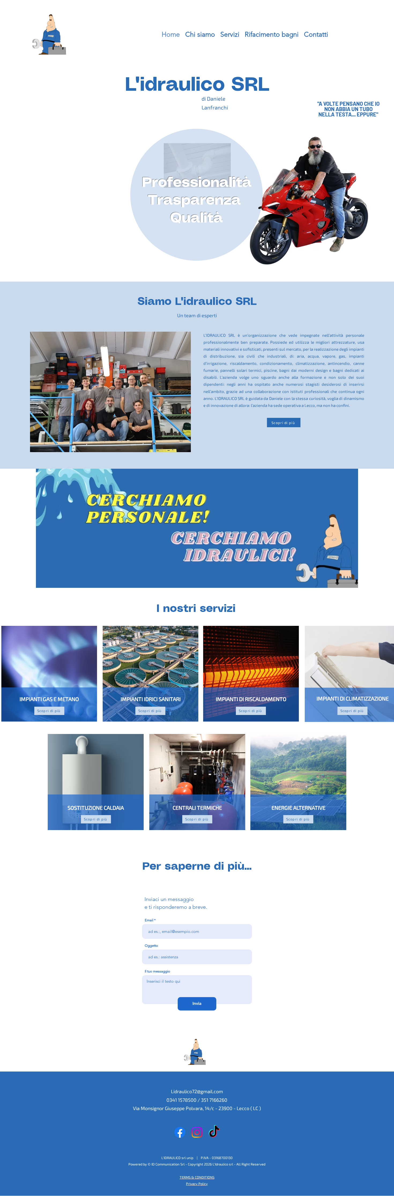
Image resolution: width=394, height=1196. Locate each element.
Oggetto (151, 945)
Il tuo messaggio (157, 971)
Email (149, 920)
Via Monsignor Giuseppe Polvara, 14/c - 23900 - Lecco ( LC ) (197, 1108)
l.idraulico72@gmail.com (197, 1091)
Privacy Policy (197, 1184)
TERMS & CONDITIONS (197, 1177)
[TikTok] (214, 1132)
